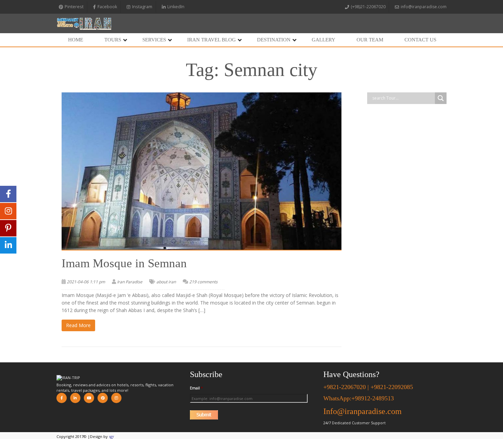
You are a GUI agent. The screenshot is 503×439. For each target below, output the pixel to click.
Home (75, 39)
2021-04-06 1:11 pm (86, 282)
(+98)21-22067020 (368, 7)
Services (154, 39)
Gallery (323, 39)
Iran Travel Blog (211, 39)
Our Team (370, 39)
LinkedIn (175, 7)
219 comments (203, 282)
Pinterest (74, 7)
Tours (112, 39)
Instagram (142, 7)
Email (196, 388)
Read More (78, 325)
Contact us (420, 39)
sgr (111, 436)
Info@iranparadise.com (362, 411)
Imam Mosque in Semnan (124, 263)
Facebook (107, 7)
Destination (274, 39)
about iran (166, 282)
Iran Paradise (129, 282)
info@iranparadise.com (424, 7)
